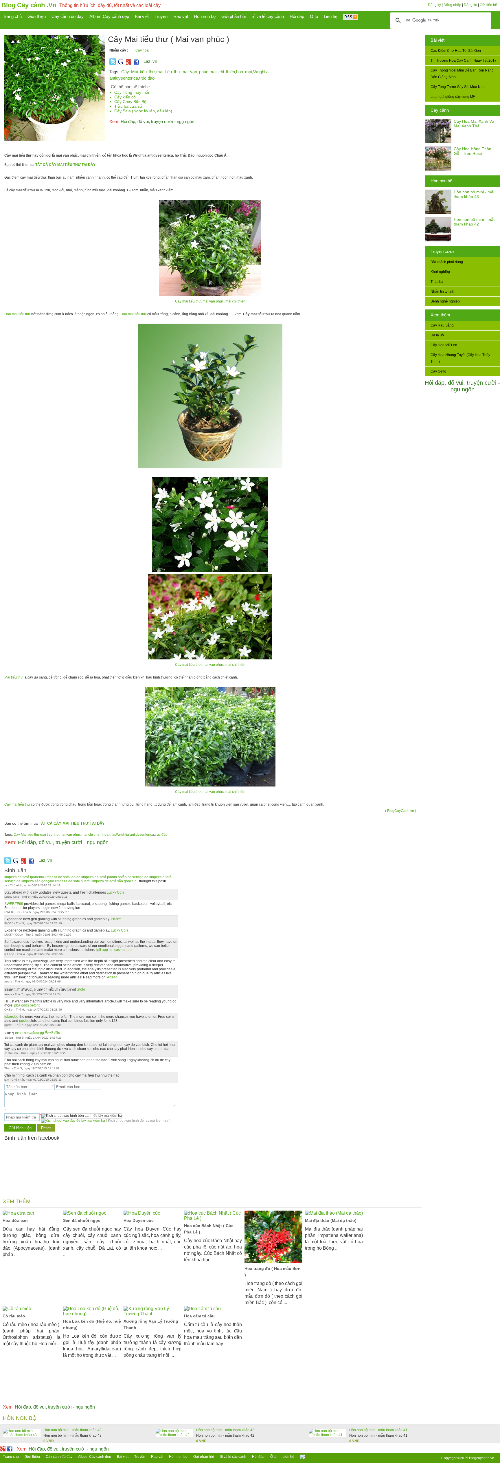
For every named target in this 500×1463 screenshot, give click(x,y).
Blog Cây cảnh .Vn (28, 5)
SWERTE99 (13, 904)
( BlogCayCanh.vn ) (400, 811)
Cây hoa (142, 50)
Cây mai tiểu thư (17, 804)
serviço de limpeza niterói (152, 877)
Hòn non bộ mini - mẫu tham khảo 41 (378, 1430)
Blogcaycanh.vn (481, 1458)
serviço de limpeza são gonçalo (29, 881)
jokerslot (11, 1017)
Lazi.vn (150, 61)
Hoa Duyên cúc (139, 1220)
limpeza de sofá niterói (73, 881)
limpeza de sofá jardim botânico (106, 877)
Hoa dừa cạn (15, 1220)
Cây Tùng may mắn (132, 92)
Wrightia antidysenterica (135, 835)
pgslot (24, 1021)
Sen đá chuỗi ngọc (81, 1220)
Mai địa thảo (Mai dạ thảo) (330, 1220)
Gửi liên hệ (488, 5)
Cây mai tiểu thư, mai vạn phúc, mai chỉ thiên (210, 301)
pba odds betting (27, 1005)
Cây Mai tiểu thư (138, 71)
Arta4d (112, 977)
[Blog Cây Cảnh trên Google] (127, 64)
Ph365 (116, 919)
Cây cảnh (440, 110)
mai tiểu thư (168, 71)
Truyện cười (442, 251)
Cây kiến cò (125, 97)
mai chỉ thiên (222, 71)
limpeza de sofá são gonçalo (114, 881)
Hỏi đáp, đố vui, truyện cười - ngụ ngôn (462, 386)
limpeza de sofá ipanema (24, 877)
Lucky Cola (115, 892)
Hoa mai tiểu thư (17, 314)
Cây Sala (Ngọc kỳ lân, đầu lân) (143, 111)
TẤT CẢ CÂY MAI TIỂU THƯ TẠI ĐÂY (65, 165)
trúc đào (147, 78)
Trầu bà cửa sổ (128, 106)
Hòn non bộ (441, 180)
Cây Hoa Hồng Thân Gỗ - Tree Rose (472, 151)
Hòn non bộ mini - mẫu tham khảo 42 (475, 221)
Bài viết (437, 40)
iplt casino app (120, 950)
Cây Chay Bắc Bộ (130, 101)
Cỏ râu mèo (14, 1316)
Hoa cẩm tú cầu (199, 1316)
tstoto (81, 989)
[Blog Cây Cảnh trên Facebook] (136, 64)
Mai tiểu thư (13, 677)
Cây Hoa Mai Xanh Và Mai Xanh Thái (474, 123)
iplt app (102, 950)
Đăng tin (470, 5)
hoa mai (244, 71)
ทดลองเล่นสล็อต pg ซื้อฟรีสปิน (37, 1033)
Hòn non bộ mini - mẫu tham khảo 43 (475, 194)
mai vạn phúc (195, 71)
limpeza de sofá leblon (62, 877)
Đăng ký (434, 5)
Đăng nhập (452, 5)
